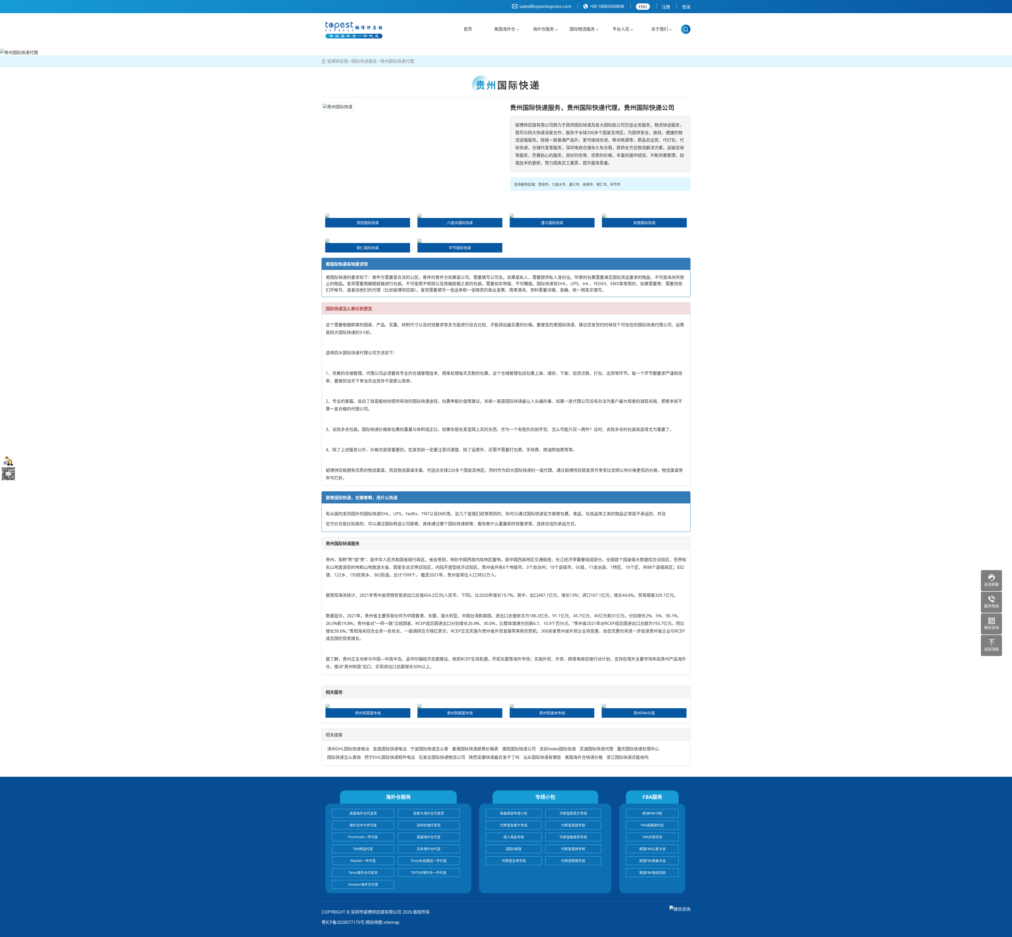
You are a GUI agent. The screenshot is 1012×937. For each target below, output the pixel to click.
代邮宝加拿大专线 (513, 825)
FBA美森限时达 (652, 825)
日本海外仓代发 (429, 848)
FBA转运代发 (363, 848)
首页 (468, 29)
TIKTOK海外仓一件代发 (428, 872)
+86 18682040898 (607, 6)
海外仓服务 (543, 29)
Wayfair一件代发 (363, 860)
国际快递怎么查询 (344, 757)
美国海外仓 (504, 29)
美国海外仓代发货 (363, 813)
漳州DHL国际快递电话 (348, 749)
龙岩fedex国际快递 (557, 749)
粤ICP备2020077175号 (343, 922)
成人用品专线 (513, 836)
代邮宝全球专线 (514, 860)
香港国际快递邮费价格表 (475, 749)
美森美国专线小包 (513, 813)
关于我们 (659, 29)
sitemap (391, 922)
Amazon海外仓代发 (363, 884)
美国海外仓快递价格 (584, 757)
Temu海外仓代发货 (363, 872)
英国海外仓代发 (429, 836)
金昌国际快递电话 (390, 749)
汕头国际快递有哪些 (542, 757)
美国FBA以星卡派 (652, 848)
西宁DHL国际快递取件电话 (389, 757)
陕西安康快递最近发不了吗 (494, 757)
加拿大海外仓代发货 (428, 813)
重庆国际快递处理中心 (638, 749)
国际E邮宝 (514, 848)
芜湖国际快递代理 (596, 749)
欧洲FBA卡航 (652, 813)
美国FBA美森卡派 (652, 860)
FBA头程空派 (652, 836)
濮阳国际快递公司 (519, 749)
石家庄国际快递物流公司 (442, 757)
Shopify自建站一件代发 (429, 860)
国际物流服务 (582, 29)
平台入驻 (620, 29)
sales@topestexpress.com (545, 6)
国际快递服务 (364, 61)
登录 (686, 7)
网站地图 (374, 922)
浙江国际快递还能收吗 (627, 757)
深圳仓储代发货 (429, 825)
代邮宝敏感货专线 (573, 836)
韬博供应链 (337, 61)
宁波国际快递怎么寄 (429, 749)
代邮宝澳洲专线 (573, 848)
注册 (666, 7)
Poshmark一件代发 (363, 836)
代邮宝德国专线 (573, 860)
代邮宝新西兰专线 (573, 813)
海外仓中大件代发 (363, 825)
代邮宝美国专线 (573, 825)
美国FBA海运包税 (652, 872)
